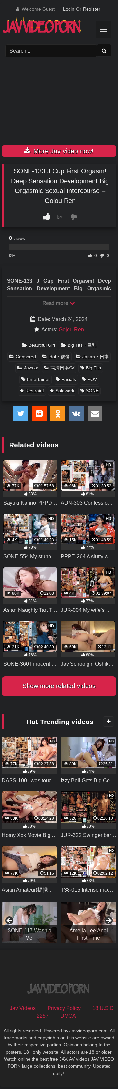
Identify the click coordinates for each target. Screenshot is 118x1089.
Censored (26, 356)
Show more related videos (59, 685)
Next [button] (108, 921)
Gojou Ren (71, 329)
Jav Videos (23, 1008)
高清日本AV (62, 367)
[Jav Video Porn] (53, 27)
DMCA (68, 1016)
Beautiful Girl (42, 345)
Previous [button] (10, 921)
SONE (92, 390)
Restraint (34, 390)
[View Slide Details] (29, 922)
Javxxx (31, 367)
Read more (55, 303)
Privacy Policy (64, 1008)
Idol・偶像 (59, 356)
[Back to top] (97, 1069)
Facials (68, 379)
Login (68, 8)
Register (91, 8)
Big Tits (93, 367)
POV (92, 379)
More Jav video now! (62, 151)
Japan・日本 (95, 356)
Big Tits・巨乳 (82, 345)
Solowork (64, 390)
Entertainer (38, 379)
